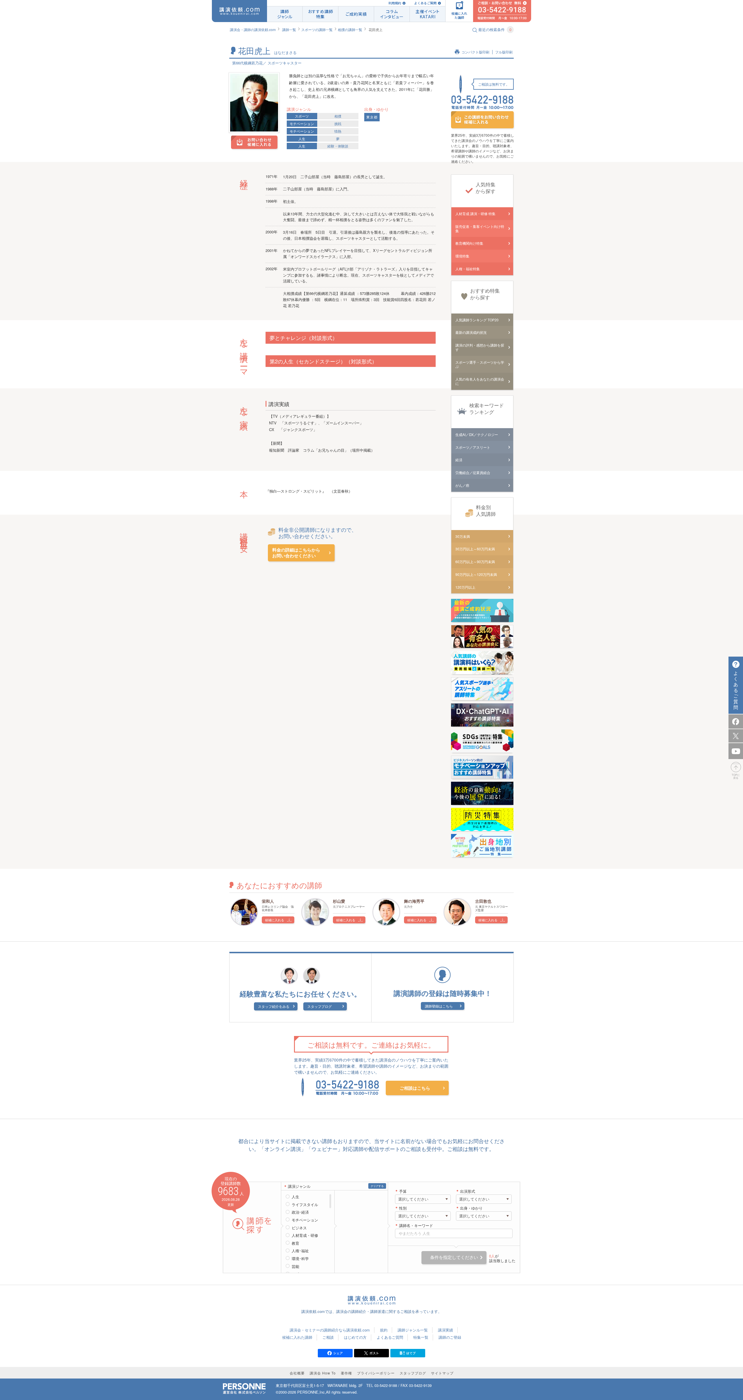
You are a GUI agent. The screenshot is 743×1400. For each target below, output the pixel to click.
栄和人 (268, 901)
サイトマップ (442, 1372)
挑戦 (337, 123)
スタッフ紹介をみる (273, 1006)
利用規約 (394, 3)
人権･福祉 (300, 1250)
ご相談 (328, 1337)
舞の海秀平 (414, 901)
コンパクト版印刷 (475, 52)
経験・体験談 (337, 145)
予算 (403, 1191)
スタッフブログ (319, 1006)
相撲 (337, 115)
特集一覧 (420, 1337)
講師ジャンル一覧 (413, 1330)
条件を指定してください (454, 1257)
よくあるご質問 (425, 3)
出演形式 (467, 1191)
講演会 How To (323, 1372)
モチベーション (302, 123)
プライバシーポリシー (376, 1372)
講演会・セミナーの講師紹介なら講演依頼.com (330, 1330)
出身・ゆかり (471, 1208)
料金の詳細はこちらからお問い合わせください (296, 552)
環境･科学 (300, 1258)
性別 (403, 1208)
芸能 (295, 1266)
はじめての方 (355, 1337)
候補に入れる (274, 920)
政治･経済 (300, 1212)
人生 (301, 138)
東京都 (372, 117)
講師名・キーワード (416, 1225)
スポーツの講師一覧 (317, 29)
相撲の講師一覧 (350, 29)
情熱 (337, 131)
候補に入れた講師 (297, 1337)
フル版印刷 (504, 52)
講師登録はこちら (439, 1005)
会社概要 (297, 1372)
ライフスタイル (305, 1204)
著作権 (346, 1372)
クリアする (377, 1186)
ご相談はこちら (415, 1088)
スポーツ (302, 115)
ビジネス (299, 1228)
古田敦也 (483, 901)
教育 (295, 1243)
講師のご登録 (450, 1337)
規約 (383, 1330)
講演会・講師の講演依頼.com (253, 29)
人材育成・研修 (305, 1235)
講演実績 (445, 1330)
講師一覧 (289, 29)
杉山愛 (339, 901)
